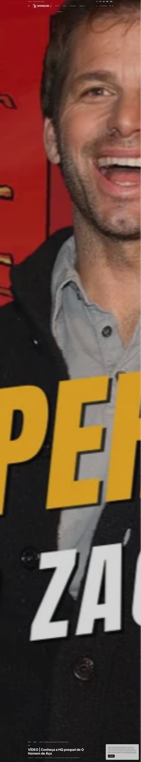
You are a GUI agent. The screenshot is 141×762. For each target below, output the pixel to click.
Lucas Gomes (57, 757)
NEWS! (64, 5)
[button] (112, 6)
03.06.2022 (30, 757)
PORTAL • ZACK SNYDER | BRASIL (36, 1)
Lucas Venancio (65, 757)
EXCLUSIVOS (73, 5)
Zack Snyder (103, 5)
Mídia (29, 745)
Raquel (71, 757)
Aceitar (111, 756)
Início (29, 742)
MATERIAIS (82, 5)
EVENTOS (59, 11)
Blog (35, 742)
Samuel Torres (77, 757)
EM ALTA (57, 5)
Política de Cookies (131, 752)
